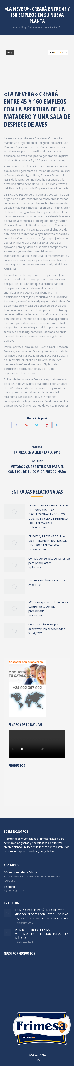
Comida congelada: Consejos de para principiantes (49, 561)
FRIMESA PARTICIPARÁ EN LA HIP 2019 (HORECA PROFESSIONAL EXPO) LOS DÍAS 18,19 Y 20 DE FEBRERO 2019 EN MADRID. (48, 514)
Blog (23, 27)
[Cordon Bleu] (11, 981)
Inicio (15, 27)
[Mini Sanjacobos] (30, 778)
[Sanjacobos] (40, 981)
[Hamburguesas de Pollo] (11, 966)
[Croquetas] (40, 966)
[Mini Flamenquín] (45, 778)
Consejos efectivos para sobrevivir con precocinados (46, 626)
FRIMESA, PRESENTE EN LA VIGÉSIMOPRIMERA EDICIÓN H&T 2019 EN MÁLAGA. (47, 540)
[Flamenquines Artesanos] (45, 793)
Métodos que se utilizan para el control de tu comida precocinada (48, 606)
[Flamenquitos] (16, 793)
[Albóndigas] (30, 793)
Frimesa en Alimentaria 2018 (47, 580)
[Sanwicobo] (25, 966)
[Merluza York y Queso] (16, 778)
